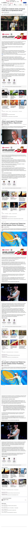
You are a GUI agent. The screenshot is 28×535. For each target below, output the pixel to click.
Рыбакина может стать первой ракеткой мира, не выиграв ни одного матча (11, 355)
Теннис (8, 3)
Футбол (8, 1)
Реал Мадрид (6, 213)
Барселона (3, 213)
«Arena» (3, 86)
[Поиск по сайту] (20, 2)
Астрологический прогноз (15, 111)
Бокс (15, 1)
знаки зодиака (20, 111)
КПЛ (10, 1)
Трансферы (10, 213)
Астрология (7, 111)
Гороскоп (10, 111)
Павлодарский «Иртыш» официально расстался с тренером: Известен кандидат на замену (12, 218)
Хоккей (13, 1)
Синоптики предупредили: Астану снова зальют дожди (8, 114)
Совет (2, 54)
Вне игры (5, 7)
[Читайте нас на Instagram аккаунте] (3, 525)
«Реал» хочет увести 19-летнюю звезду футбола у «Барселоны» (9, 512)
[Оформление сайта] (22, 2)
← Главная (3, 7)
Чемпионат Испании (14, 213)
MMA (18, 1)
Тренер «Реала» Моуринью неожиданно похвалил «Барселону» (9, 505)
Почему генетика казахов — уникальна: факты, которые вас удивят (10, 116)
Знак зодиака (3, 111)
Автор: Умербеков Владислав (6, 124)
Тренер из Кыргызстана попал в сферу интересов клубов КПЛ (9, 216)
